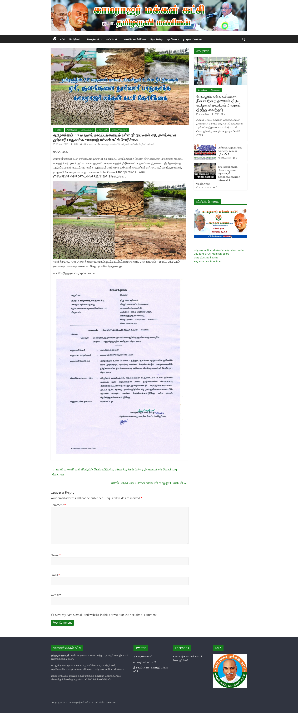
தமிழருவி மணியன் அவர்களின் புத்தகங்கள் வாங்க (219, 250)
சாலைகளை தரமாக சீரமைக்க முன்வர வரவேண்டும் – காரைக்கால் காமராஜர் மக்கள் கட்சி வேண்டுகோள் (218, 175)
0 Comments (89, 144)
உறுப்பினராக (173, 39)
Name (56, 555)
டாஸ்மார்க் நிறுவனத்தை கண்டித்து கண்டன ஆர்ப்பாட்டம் (230, 151)
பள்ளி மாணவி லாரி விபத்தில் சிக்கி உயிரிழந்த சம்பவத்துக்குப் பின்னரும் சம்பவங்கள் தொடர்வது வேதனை (114, 471)
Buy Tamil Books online (207, 261)
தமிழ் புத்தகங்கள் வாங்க (206, 257)
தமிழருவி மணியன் (129, 144)
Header (58, 129)
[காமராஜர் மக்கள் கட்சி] (54, 39)
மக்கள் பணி (102, 129)
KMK (76, 144)
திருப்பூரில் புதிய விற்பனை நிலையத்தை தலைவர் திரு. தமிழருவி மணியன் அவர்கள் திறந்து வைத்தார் (218, 102)
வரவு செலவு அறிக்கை (135, 39)
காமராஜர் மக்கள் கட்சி (110, 144)
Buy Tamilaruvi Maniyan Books (211, 253)
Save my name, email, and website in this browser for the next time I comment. (106, 615)
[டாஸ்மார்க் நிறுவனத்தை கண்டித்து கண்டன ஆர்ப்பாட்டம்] (205, 146)
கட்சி (62, 39)
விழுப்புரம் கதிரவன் (147, 144)
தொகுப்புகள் (93, 39)
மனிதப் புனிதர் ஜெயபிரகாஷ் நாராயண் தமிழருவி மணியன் (148, 483)
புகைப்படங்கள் (87, 129)
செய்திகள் (74, 39)
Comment (58, 505)
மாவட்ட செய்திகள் (119, 129)
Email (55, 575)
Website (56, 595)
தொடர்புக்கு (156, 39)
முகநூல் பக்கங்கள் (192, 39)
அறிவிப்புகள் (71, 129)
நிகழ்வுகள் (215, 89)
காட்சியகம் (111, 39)
